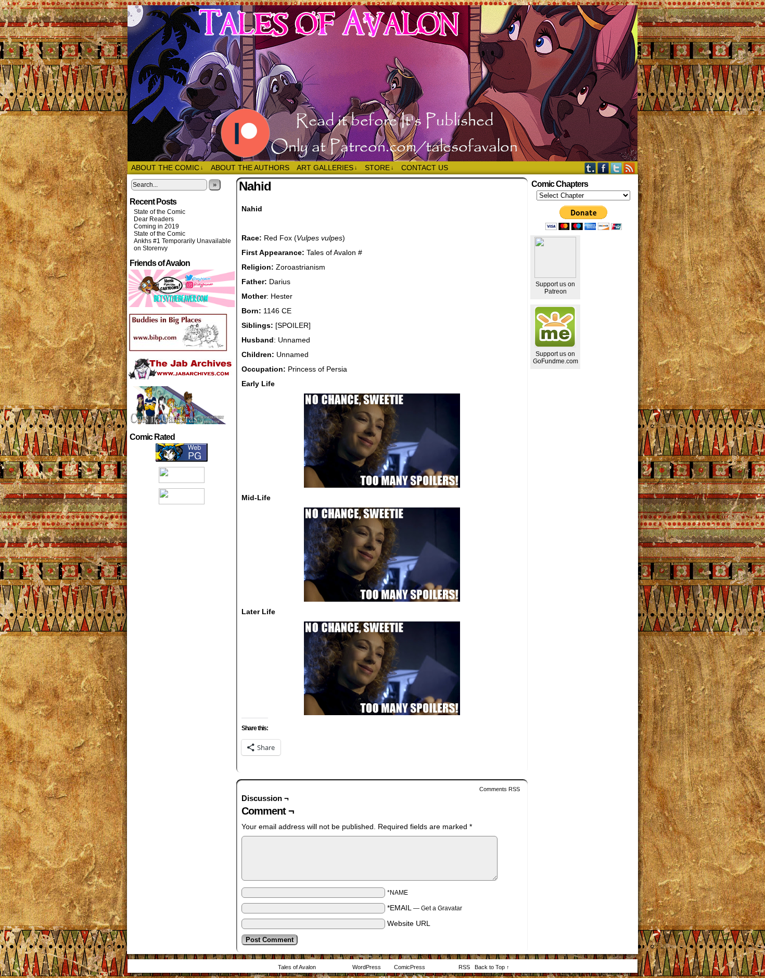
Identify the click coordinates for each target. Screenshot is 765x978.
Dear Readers (154, 219)
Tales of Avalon (388, 83)
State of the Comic (159, 211)
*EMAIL (424, 908)
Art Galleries (327, 167)
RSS (629, 167)
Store (379, 167)
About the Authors (250, 167)
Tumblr (590, 167)
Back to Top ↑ (492, 967)
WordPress (366, 967)
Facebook (603, 167)
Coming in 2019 (156, 226)
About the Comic (167, 167)
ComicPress (409, 967)
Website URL (408, 923)
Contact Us (424, 167)
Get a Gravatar (441, 908)
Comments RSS (499, 789)
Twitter (616, 167)
